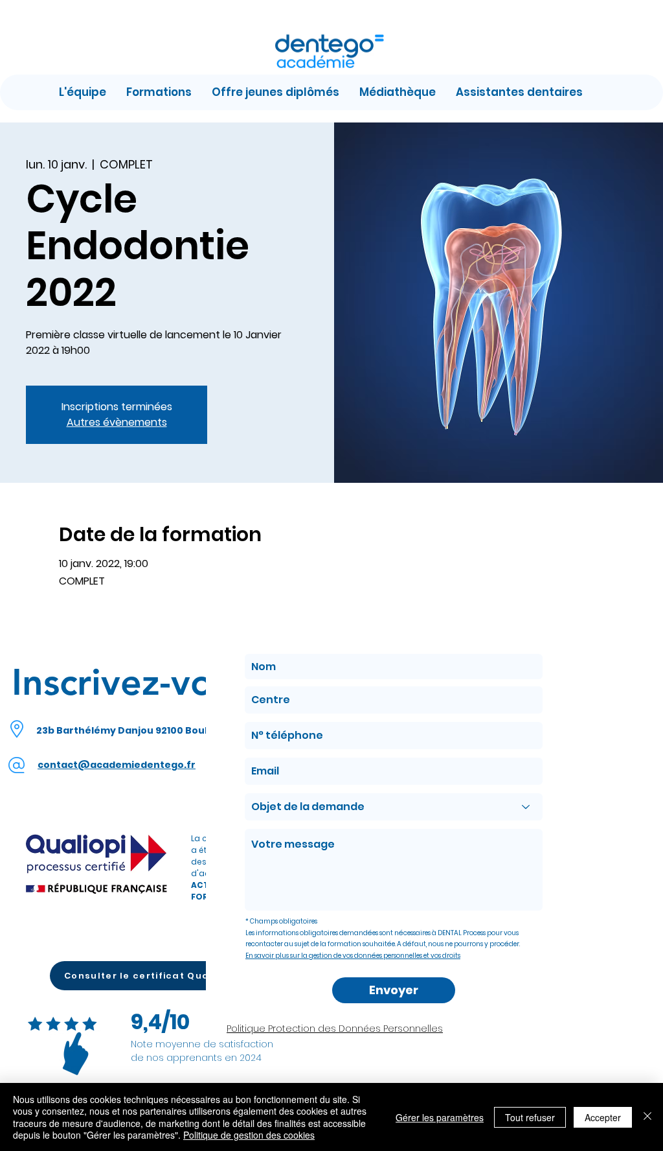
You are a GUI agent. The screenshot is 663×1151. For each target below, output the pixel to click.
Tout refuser (530, 1117)
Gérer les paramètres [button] (440, 1117)
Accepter (603, 1117)
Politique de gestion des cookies (249, 1134)
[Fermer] (647, 1117)
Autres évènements (117, 422)
